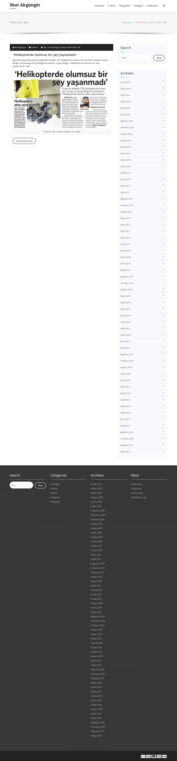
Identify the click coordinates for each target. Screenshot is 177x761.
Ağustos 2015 (126, 354)
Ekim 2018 (125, 108)
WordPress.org (139, 497)
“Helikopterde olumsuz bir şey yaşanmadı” (45, 55)
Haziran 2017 (126, 211)
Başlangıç (127, 22)
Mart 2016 (125, 309)
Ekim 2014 (125, 419)
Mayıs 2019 (125, 88)
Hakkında (152, 5)
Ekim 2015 (125, 341)
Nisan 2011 (125, 451)
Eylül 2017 (125, 192)
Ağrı (45, 47)
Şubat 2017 (125, 237)
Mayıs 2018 (125, 140)
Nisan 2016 (125, 302)
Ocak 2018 (125, 166)
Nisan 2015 (125, 380)
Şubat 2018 (125, 160)
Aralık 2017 (125, 173)
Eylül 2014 (125, 425)
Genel (54, 493)
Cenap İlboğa (53, 47)
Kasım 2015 (125, 335)
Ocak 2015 (125, 399)
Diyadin (63, 47)
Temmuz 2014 (127, 438)
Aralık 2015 (125, 328)
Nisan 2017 (125, 224)
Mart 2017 (125, 231)
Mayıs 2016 (125, 296)
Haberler (99, 5)
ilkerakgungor (20, 47)
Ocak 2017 (125, 244)
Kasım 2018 (125, 101)
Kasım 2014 (125, 412)
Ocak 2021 (125, 82)
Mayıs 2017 (125, 218)
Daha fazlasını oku (24, 141)
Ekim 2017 (125, 186)
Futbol (111, 5)
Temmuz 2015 (127, 361)
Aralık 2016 (125, 250)
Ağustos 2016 (126, 276)
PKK (78, 47)
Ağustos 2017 (126, 198)
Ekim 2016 (125, 263)
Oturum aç (137, 484)
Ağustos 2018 (126, 121)
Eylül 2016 (125, 270)
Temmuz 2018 (127, 127)
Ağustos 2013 (126, 445)
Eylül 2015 (125, 348)
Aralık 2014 (125, 406)
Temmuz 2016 (127, 283)
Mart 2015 (125, 386)
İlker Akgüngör (25, 4)
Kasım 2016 (125, 257)
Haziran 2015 (126, 367)
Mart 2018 (125, 153)
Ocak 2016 (125, 322)
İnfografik (124, 5)
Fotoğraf (138, 5)
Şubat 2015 (125, 393)
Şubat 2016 (125, 315)
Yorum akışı (138, 493)
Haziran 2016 (126, 289)
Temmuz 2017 (127, 205)
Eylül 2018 (125, 114)
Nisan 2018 (125, 147)
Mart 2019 (125, 95)
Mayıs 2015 (125, 374)
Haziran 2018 (126, 134)
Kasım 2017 (125, 179)
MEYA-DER (71, 47)
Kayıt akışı (137, 488)
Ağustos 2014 (126, 432)
